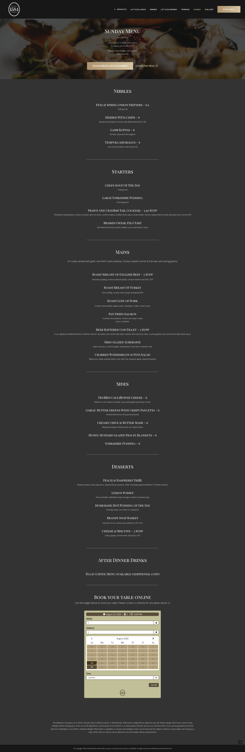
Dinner (153, 9)
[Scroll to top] (240, 742)
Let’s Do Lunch (138, 9)
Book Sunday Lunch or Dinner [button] (110, 66)
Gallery (209, 9)
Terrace (185, 9)
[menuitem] (121, 9)
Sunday (197, 9)
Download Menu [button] (145, 66)
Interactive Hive (166, 748)
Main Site (122, 9)
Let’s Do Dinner (169, 9)
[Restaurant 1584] (14, 9)
